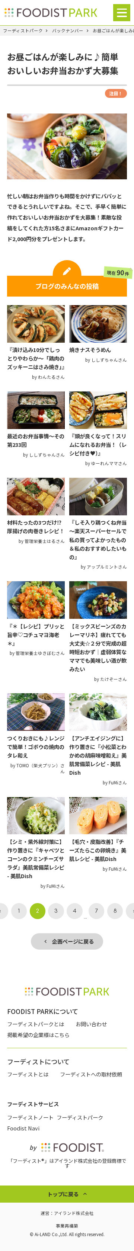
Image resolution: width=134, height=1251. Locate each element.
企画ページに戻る (70, 941)
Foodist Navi (23, 1128)
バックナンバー (67, 31)
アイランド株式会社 (74, 1213)
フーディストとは (27, 1074)
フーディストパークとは (35, 1024)
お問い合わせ (91, 1024)
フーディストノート (30, 1117)
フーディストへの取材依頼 (91, 1074)
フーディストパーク (23, 31)
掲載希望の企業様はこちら (38, 1035)
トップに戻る (63, 1194)
